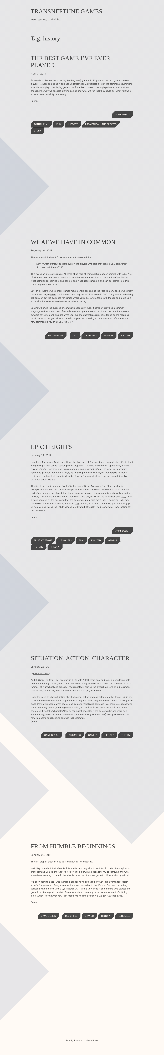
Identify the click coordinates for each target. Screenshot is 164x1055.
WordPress (92, 1040)
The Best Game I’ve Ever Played (70, 61)
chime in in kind (41, 673)
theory (55, 547)
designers (91, 335)
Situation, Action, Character (80, 658)
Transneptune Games (66, 11)
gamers (108, 335)
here (78, 80)
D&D (75, 335)
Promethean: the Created (101, 124)
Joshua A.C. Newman (58, 257)
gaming (112, 540)
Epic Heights (51, 446)
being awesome (43, 540)
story (37, 130)
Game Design (122, 114)
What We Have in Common (73, 241)
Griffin (125, 697)
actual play (41, 124)
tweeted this (84, 257)
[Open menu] (131, 19)
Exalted (96, 540)
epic (81, 540)
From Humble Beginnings (73, 846)
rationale (124, 916)
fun (58, 124)
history (73, 124)
